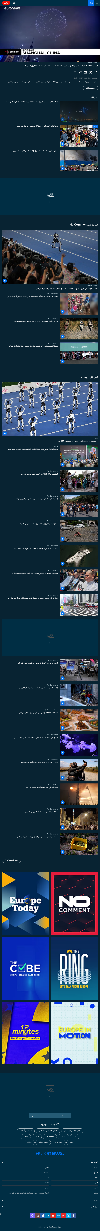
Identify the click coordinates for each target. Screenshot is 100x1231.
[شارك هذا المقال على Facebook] (96, 72)
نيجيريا (55, 446)
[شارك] (85, 72)
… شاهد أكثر (90, 88)
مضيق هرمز (58, 1142)
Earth (46, 1172)
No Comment (92, 286)
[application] (50, 34)
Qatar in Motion (51, 710)
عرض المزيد (94, 1206)
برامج (47, 1188)
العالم (96, 438)
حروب (26, 1136)
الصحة (47, 1177)
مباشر (6, 3)
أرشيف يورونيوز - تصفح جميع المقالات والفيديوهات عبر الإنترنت (29, 1193)
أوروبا (96, 1167)
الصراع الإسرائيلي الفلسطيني (48, 1130)
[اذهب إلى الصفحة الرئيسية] (91, 3)
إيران (74, 1136)
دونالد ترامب (50, 1136)
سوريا (37, 1136)
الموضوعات (94, 1162)
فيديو (96, 1188)
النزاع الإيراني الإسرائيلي (72, 1130)
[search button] (31, 1115)
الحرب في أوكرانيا (26, 1130)
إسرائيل (63, 1136)
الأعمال (96, 1172)
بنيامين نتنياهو (43, 1142)
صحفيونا (95, 1193)
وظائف (29, 1142)
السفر (96, 1182)
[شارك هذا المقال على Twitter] (91, 72)
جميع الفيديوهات (12, 860)
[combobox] (50, 1115)
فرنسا (71, 1142)
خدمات (95, 1200)
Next (96, 1177)
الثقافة (47, 1182)
